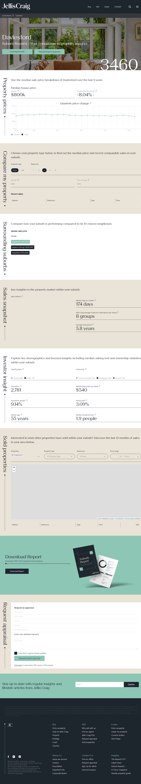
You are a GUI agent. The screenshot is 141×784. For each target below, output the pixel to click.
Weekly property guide (121, 773)
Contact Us (87, 755)
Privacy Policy (24, 761)
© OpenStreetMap (129, 518)
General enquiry (89, 770)
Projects (55, 735)
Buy (89, 7)
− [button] (14, 470)
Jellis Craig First (88, 735)
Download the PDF (17, 51)
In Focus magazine (119, 770)
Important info (58, 770)
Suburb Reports (117, 766)
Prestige (55, 739)
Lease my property (119, 731)
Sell (97, 7)
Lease (106, 7)
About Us (57, 755)
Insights (115, 755)
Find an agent (88, 731)
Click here (18, 665)
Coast (54, 742)
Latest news (116, 763)
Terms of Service (18, 765)
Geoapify (111, 518)
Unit (22, 170)
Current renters (117, 735)
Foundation (57, 766)
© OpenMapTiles (119, 518)
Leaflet (99, 518)
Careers (55, 763)
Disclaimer (32, 761)
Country (55, 746)
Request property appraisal (49, 51)
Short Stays (116, 739)
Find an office (87, 759)
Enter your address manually (26, 634)
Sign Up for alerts (89, 766)
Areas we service (59, 759)
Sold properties (88, 742)
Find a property (58, 728)
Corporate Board (59, 773)
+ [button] (14, 467)
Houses (13, 236)
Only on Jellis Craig (60, 731)
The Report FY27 (118, 759)
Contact (117, 7)
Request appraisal (89, 739)
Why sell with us (89, 728)
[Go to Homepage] (16, 6)
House (15, 170)
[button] (125, 456)
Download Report (17, 571)
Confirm (131, 684)
